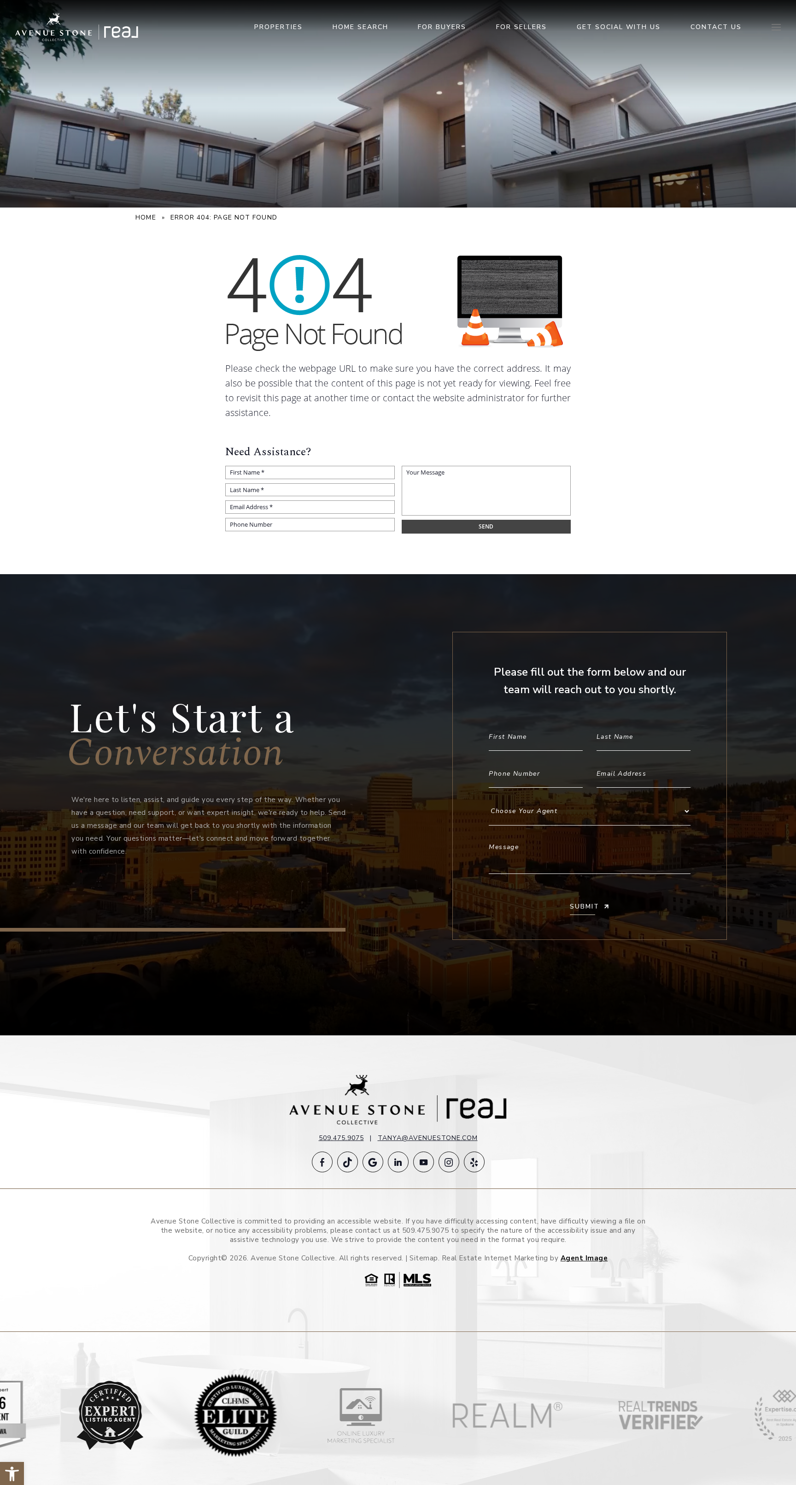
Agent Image (584, 1258)
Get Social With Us (619, 27)
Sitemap (424, 1258)
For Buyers (442, 27)
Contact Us (716, 27)
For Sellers (521, 27)
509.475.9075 (341, 1138)
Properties (278, 27)
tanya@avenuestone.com (428, 1138)
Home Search (360, 27)
